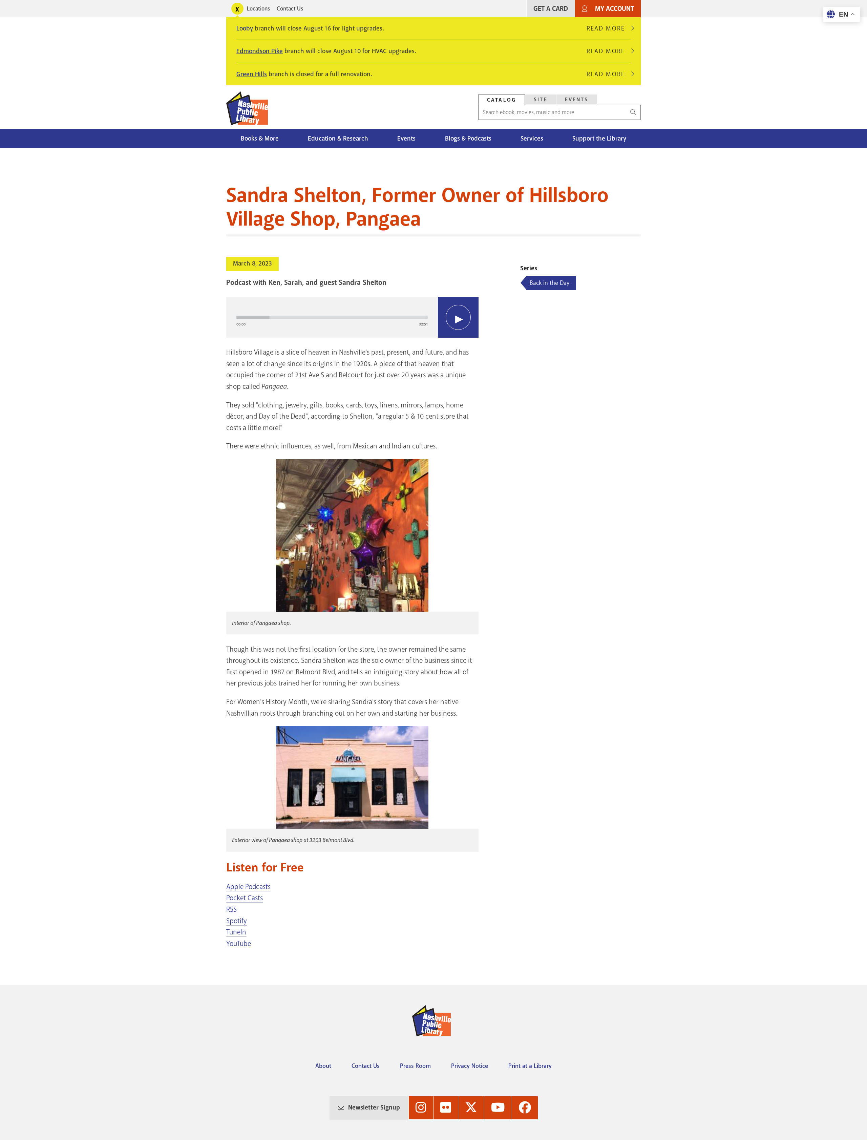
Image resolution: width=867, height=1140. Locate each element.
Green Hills (251, 74)
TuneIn (236, 932)
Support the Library (599, 138)
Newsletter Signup (374, 1107)
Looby (244, 28)
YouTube (238, 943)
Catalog (501, 100)
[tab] (501, 99)
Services (532, 138)
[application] (352, 317)
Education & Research (338, 138)
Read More (609, 28)
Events (577, 99)
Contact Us (290, 8)
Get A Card (550, 8)
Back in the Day (549, 283)
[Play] (458, 317)
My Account (614, 8)
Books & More (260, 138)
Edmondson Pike (259, 51)
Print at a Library (530, 1066)
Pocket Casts (244, 897)
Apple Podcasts (248, 886)
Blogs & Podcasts (468, 138)
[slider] (332, 317)
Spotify (236, 920)
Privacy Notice (469, 1066)
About (323, 1066)
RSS (231, 909)
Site (541, 99)
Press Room (415, 1066)
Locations (258, 8)
